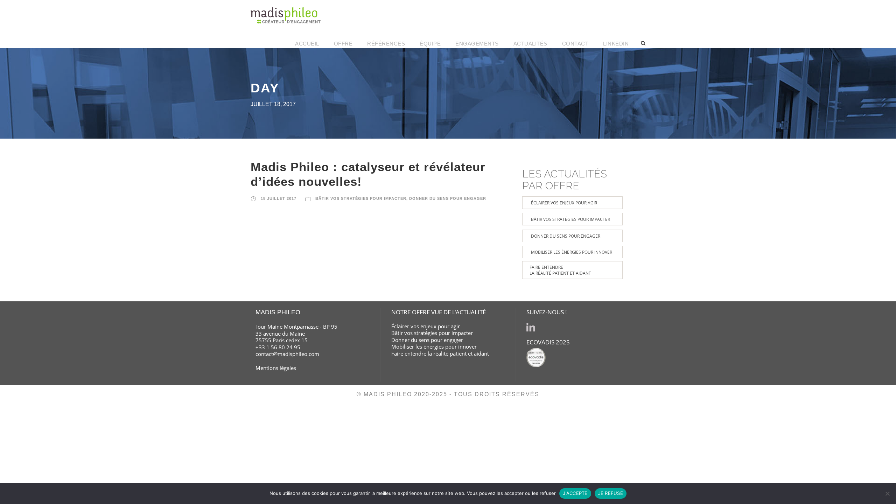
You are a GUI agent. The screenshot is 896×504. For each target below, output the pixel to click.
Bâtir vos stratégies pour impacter (432, 332)
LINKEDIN (616, 44)
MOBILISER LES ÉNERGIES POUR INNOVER (571, 252)
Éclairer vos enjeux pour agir (425, 326)
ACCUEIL (307, 44)
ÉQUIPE (430, 44)
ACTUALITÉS (530, 44)
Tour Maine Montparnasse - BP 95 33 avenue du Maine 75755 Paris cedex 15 (296, 333)
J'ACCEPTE (575, 493)
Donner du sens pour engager (427, 339)
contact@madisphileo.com (287, 353)
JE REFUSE (610, 493)
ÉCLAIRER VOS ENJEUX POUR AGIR (564, 203)
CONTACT (575, 44)
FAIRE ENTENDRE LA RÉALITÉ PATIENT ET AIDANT (560, 270)
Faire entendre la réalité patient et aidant (440, 353)
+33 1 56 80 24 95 (277, 347)
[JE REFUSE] (887, 493)
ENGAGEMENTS (477, 44)
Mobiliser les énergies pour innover (434, 346)
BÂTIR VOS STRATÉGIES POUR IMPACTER (360, 198)
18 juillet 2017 (278, 198)
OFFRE (343, 44)
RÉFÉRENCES (386, 44)
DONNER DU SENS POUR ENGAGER (447, 198)
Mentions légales (275, 367)
